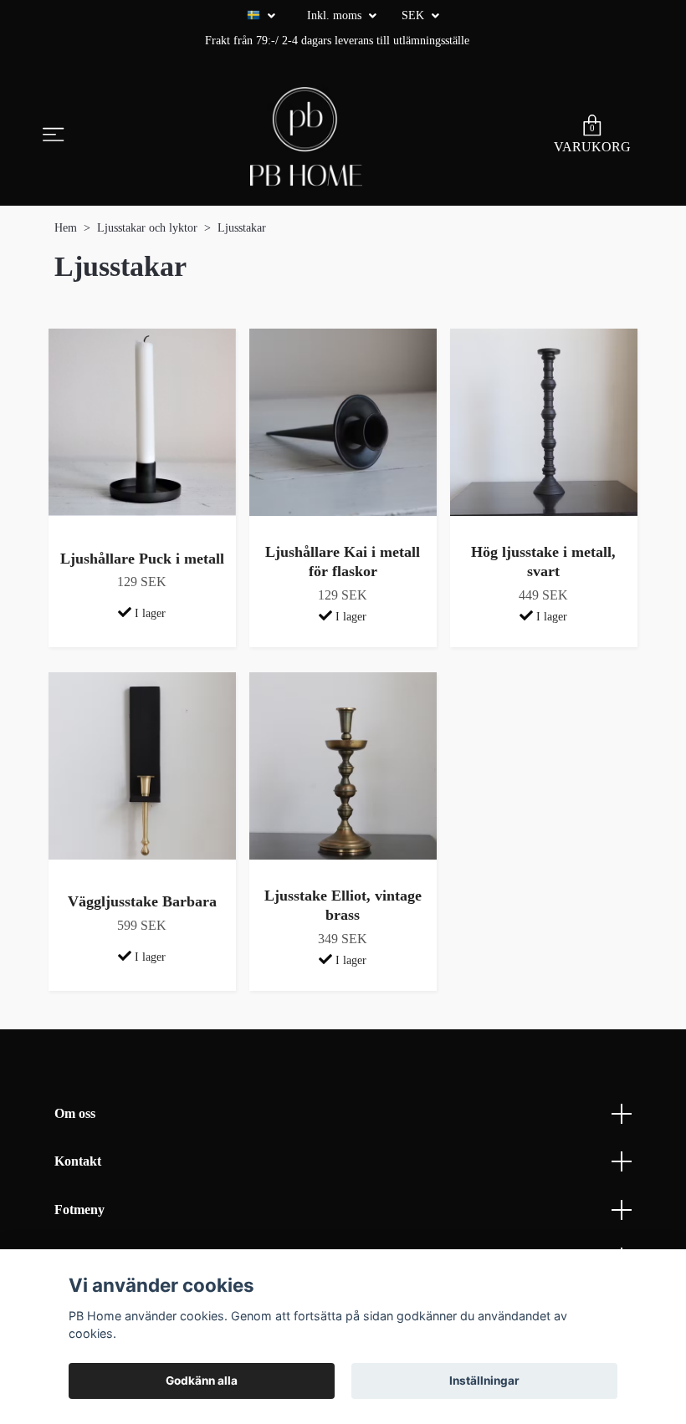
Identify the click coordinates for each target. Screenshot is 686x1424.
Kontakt (77, 1161)
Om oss (74, 1113)
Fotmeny (79, 1209)
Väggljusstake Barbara (142, 901)
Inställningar (484, 1380)
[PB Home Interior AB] (306, 136)
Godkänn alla (202, 1380)
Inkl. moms (336, 15)
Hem (65, 228)
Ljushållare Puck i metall (142, 558)
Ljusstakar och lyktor (147, 228)
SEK (414, 15)
